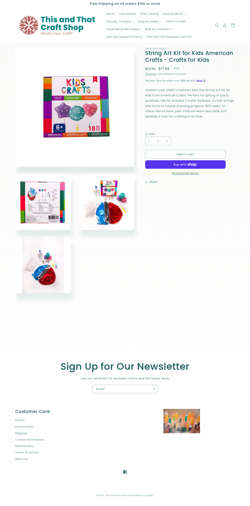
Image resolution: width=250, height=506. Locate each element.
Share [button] (153, 182)
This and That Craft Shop (118, 495)
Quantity (150, 134)
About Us (21, 459)
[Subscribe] (154, 389)
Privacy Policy (24, 427)
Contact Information (29, 440)
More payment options (185, 173)
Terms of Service (27, 452)
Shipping (150, 73)
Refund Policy (24, 446)
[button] (174, 14)
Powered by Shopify (143, 495)
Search (20, 420)
